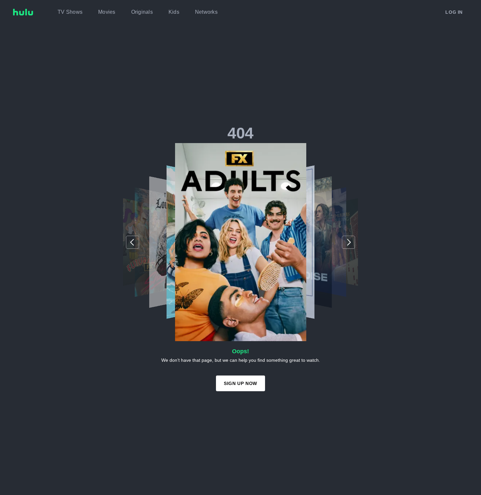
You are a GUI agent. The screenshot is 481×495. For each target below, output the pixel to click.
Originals (142, 12)
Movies (107, 12)
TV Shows (70, 12)
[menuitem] (70, 12)
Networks (206, 12)
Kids (174, 12)
